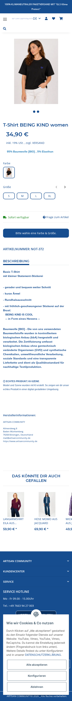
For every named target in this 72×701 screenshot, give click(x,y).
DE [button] (35, 18)
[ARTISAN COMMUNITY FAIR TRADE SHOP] (20, 19)
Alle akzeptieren (36, 664)
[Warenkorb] (61, 18)
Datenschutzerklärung (43, 654)
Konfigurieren (37, 675)
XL (49, 196)
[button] (46, 18)
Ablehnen (37, 686)
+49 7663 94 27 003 (21, 605)
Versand (38, 143)
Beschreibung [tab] (16, 261)
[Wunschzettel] (53, 18)
